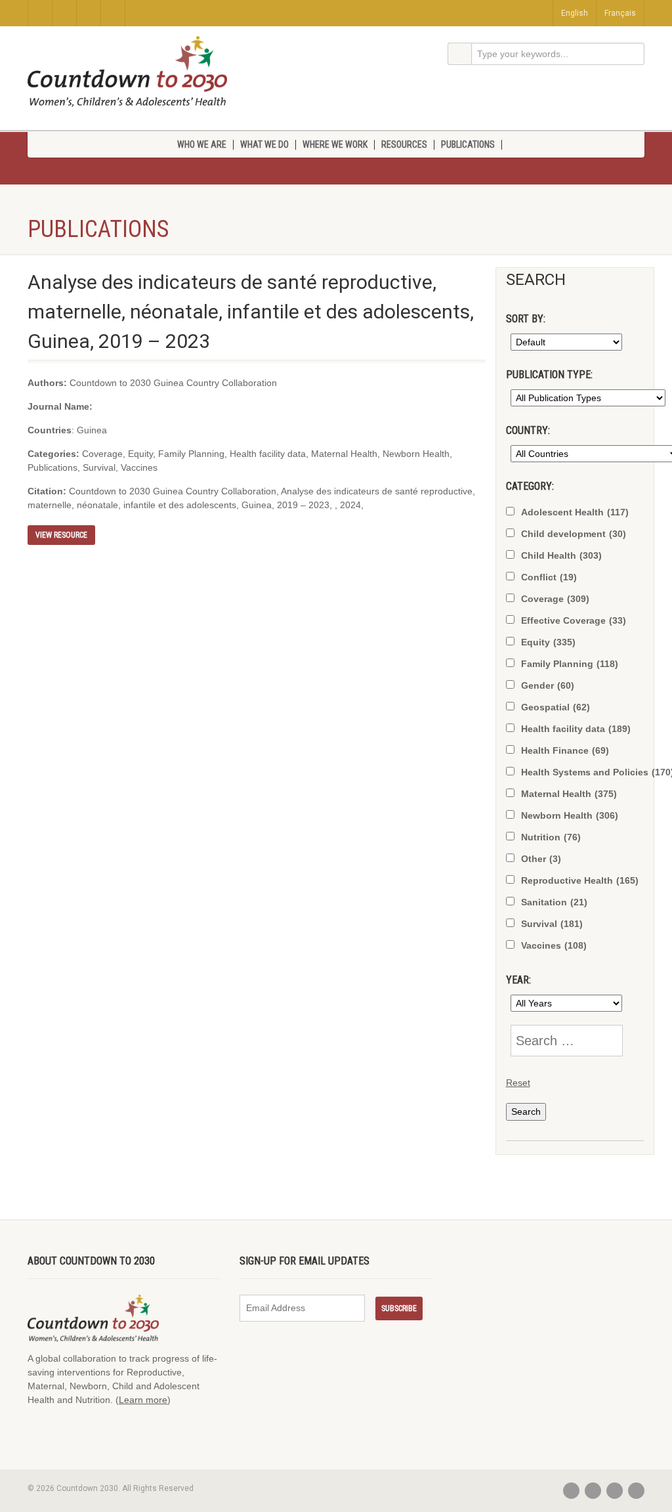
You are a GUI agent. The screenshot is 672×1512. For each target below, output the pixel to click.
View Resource (61, 535)
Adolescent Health (575, 512)
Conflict (549, 577)
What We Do (264, 145)
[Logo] (127, 71)
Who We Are (201, 145)
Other (541, 858)
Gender (547, 685)
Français (620, 13)
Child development (573, 534)
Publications (468, 145)
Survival (552, 923)
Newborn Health (569, 815)
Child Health (561, 555)
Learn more (143, 1399)
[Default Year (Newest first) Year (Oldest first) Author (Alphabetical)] (564, 342)
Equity (548, 642)
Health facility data (576, 729)
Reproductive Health (580, 880)
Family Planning (569, 664)
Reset (518, 1082)
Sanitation (554, 902)
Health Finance (565, 750)
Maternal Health (569, 793)
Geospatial (555, 707)
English (574, 13)
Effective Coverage (573, 620)
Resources (404, 145)
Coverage (555, 599)
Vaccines (554, 945)
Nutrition (551, 837)
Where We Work (335, 145)
